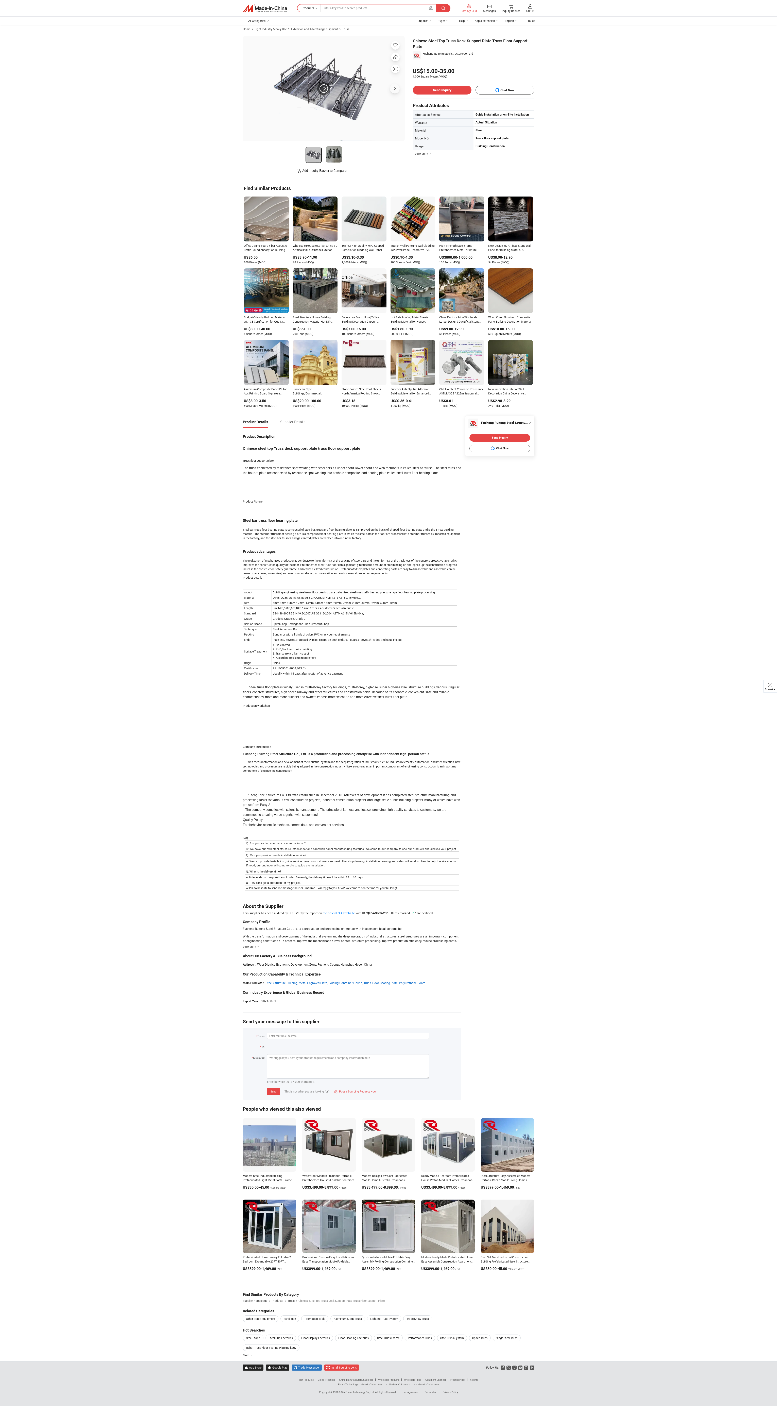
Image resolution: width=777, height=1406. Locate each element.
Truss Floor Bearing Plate (381, 983)
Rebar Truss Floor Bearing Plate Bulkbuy (271, 1348)
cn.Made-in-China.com (426, 1384)
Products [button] (307, 8)
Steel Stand (253, 1338)
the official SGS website (339, 913)
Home (246, 29)
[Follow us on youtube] (520, 1367)
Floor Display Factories (315, 1338)
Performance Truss (420, 1338)
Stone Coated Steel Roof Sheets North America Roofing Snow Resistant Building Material (361, 391)
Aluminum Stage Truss (348, 1319)
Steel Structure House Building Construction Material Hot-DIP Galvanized (312, 319)
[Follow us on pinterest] (526, 1367)
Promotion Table (315, 1319)
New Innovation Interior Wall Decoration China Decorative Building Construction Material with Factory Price (510, 391)
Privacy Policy (450, 1392)
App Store (253, 1367)
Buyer (441, 21)
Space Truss (479, 1338)
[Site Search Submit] (443, 8)
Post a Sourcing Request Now (355, 1091)
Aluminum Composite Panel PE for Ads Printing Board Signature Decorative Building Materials (265, 391)
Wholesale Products (388, 1379)
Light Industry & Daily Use (271, 29)
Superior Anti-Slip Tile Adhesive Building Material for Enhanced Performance (410, 391)
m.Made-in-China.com (398, 1384)
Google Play (277, 1367)
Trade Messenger (307, 1367)
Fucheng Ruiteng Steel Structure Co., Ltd (447, 53)
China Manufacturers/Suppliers (356, 1379)
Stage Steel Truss (506, 1338)
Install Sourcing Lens (344, 1367)
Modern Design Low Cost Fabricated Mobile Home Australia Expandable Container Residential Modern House (385, 1180)
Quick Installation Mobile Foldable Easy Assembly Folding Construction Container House (388, 1261)
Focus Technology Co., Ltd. (360, 1392)
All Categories (256, 21)
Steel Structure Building (281, 983)
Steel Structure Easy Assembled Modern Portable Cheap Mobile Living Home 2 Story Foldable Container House (506, 1180)
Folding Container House (345, 983)
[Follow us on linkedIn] (532, 1367)
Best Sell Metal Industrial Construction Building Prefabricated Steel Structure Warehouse (505, 1261)
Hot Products (306, 1379)
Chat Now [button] (507, 90)
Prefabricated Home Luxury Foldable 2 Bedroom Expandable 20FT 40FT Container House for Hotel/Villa (267, 1261)
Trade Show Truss (418, 1319)
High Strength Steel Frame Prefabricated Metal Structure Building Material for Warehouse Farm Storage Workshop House (459, 248)
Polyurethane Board (412, 983)
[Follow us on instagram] (514, 1367)
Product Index (457, 1379)
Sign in (530, 11)
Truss (345, 29)
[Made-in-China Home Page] (265, 8)
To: (263, 1047)
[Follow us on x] (508, 1367)
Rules (531, 21)
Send (273, 1091)
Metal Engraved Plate (313, 983)
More (246, 1355)
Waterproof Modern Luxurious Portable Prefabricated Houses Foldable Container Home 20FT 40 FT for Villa (328, 1180)
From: (261, 1036)
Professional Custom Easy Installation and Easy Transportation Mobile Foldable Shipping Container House (329, 1261)
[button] (431, 8)
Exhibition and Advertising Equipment (314, 29)
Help (462, 21)
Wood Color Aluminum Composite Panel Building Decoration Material (509, 319)
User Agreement (410, 1392)
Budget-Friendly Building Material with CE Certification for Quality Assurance (264, 319)
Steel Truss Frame (388, 1338)
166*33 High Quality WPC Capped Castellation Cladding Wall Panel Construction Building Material (363, 248)
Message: (259, 1058)
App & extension (485, 21)
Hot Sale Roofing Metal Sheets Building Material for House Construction (409, 319)
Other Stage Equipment (260, 1319)
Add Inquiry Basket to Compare (324, 170)
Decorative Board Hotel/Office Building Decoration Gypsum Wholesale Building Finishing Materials (360, 319)
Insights (473, 1379)
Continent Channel (435, 1379)
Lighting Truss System (384, 1319)
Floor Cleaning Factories (353, 1338)
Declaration (431, 1392)
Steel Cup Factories (281, 1338)
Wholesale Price (412, 1379)
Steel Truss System (452, 1338)
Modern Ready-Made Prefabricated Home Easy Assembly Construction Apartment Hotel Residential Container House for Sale (447, 1261)
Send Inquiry (442, 90)
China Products (326, 1379)
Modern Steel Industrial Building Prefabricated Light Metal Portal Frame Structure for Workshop (267, 1180)
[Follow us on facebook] (503, 1367)
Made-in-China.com (371, 1384)
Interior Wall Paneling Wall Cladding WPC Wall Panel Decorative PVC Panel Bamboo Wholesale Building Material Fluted (413, 248)
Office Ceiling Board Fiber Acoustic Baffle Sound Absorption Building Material (265, 248)
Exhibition (290, 1319)
